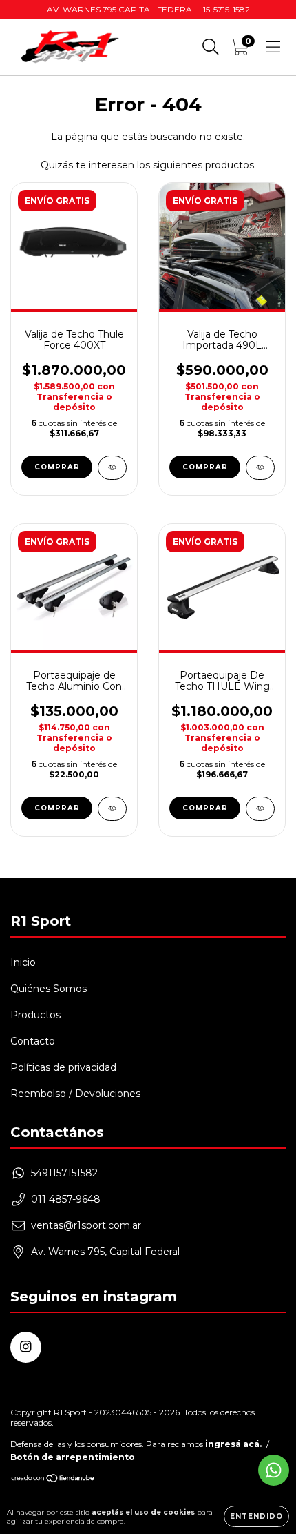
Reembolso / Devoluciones (75, 1093)
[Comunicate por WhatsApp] (273, 1470)
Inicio (23, 962)
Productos (35, 1015)
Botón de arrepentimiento (72, 1457)
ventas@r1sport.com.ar (86, 1225)
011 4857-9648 (66, 1199)
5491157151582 (64, 1173)
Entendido (256, 1516)
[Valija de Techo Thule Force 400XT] (112, 468)
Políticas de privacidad (63, 1067)
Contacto (32, 1041)
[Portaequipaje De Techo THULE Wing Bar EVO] (260, 809)
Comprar (205, 808)
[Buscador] (210, 47)
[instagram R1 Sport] (25, 1347)
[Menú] (273, 47)
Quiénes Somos (48, 988)
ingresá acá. (233, 1444)
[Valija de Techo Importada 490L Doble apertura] (260, 468)
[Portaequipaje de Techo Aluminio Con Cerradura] (112, 809)
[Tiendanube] (53, 1480)
